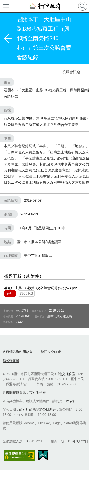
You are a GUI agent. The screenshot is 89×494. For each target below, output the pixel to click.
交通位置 (68, 374)
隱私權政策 (11, 360)
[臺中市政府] (44, 6)
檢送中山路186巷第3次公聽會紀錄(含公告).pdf (40, 288)
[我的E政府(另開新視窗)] (43, 455)
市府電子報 (37, 392)
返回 (7, 38)
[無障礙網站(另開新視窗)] (19, 455)
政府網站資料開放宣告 (19, 352)
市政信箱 (69, 401)
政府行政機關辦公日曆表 (37, 409)
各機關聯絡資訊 (14, 392)
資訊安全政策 (51, 352)
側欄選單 (6, 6)
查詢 (82, 6)
